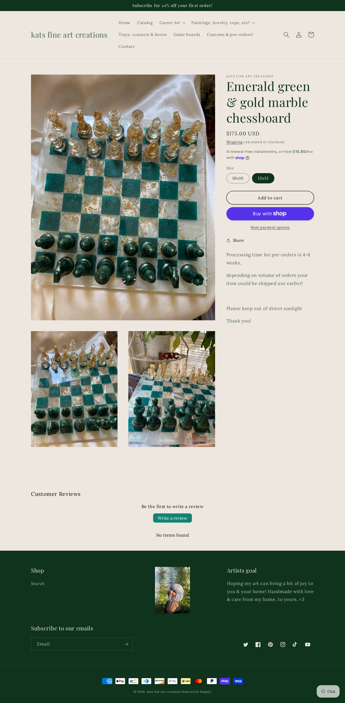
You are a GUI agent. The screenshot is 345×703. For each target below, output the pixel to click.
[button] (172, 23)
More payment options (270, 227)
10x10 (237, 178)
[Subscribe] (126, 644)
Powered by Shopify (196, 692)
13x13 (263, 178)
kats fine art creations (164, 692)
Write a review (172, 518)
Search (38, 583)
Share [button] (238, 240)
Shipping (234, 142)
